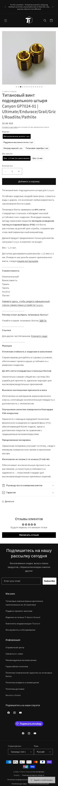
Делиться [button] (9, 501)
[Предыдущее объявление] (5, 7)
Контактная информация (39, 784)
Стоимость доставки (10, 127)
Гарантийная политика (17, 666)
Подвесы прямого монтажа (19, 611)
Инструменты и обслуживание (20, 630)
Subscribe (49, 581)
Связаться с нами (14, 653)
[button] (6, 20)
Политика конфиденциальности (19, 780)
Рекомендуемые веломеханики (21, 660)
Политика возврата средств (33, 775)
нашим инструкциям (27, 261)
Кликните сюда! (39, 336)
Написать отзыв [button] (29, 534)
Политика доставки (15, 689)
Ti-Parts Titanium (26, 772)
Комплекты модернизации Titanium (23, 623)
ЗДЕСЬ (43, 320)
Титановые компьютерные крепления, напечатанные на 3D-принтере (24, 603)
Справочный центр (15, 647)
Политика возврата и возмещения (22, 682)
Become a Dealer (13, 695)
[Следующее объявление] (53, 7)
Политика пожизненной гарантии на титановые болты (29, 674)
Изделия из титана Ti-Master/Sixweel (23, 617)
